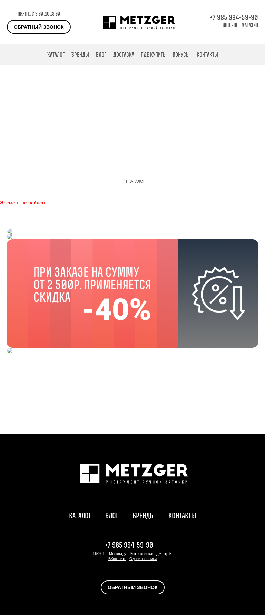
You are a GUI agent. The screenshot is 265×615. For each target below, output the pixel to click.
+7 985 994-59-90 (234, 17)
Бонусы (181, 54)
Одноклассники (143, 559)
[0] (255, 54)
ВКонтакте (117, 559)
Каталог (56, 54)
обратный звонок (39, 27)
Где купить (153, 54)
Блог (101, 54)
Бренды (80, 54)
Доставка (123, 54)
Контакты (207, 54)
